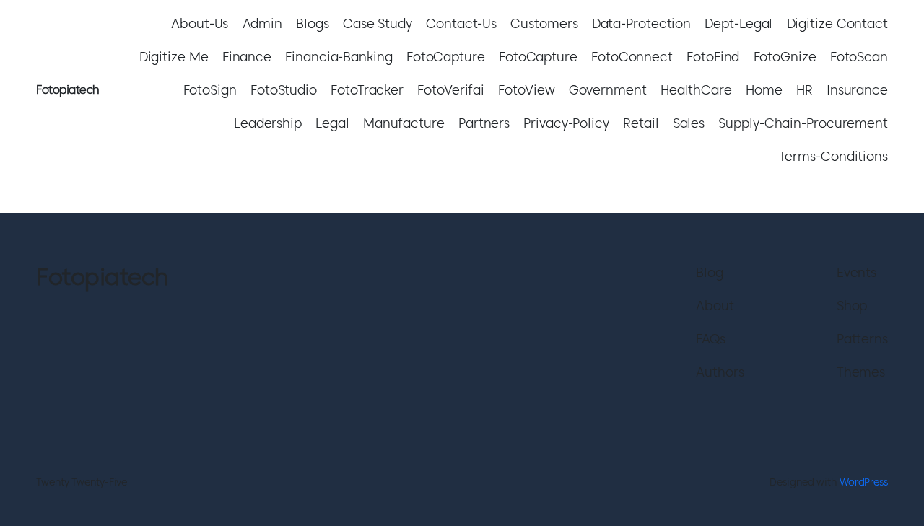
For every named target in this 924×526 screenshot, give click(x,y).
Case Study (377, 23)
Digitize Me (174, 56)
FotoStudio (283, 89)
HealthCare (696, 89)
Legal (332, 123)
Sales (689, 123)
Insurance (857, 89)
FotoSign (210, 89)
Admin (263, 23)
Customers (544, 23)
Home (764, 89)
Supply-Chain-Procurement (803, 123)
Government (608, 89)
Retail (640, 123)
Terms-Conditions (833, 156)
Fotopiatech (68, 90)
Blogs (312, 23)
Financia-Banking (338, 56)
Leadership (268, 123)
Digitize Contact (837, 23)
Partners (484, 123)
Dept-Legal (738, 23)
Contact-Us (461, 23)
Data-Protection (642, 23)
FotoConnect (632, 56)
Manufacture (404, 123)
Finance (246, 56)
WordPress (864, 482)
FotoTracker (367, 89)
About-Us (199, 23)
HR (804, 89)
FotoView (526, 89)
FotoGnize (785, 56)
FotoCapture (445, 56)
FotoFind (713, 56)
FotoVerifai (450, 89)
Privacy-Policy (566, 123)
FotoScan (859, 56)
